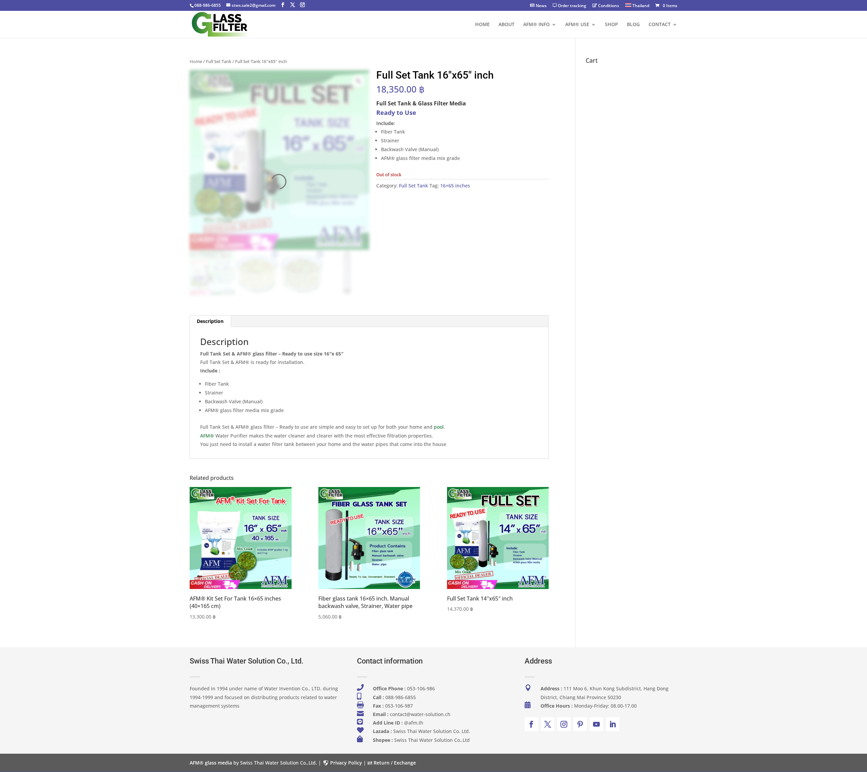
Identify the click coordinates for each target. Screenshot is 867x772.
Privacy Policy (346, 762)
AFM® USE (577, 24)
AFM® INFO (536, 24)
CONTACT (660, 24)
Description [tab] (210, 321)
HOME (482, 24)
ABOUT (506, 24)
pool (439, 427)
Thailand (640, 5)
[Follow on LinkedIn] (612, 724)
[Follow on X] (547, 724)
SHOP (611, 24)
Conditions (608, 6)
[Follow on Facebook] (531, 724)
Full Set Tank (218, 61)
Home (196, 61)
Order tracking (572, 6)
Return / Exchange (394, 762)
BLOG (633, 24)
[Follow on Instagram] (564, 724)
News (541, 6)
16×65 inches (455, 185)
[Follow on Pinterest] (580, 724)
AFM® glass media (211, 762)
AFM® (207, 435)
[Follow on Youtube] (596, 724)
